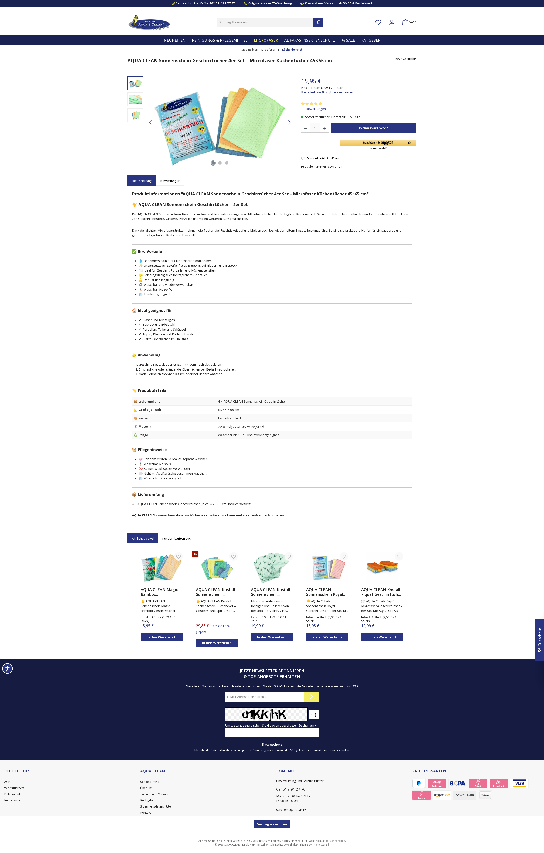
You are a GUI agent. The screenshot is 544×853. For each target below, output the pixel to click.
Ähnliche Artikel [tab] (143, 538)
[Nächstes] (289, 122)
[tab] (142, 180)
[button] (378, 145)
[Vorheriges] (151, 122)
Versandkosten (261, 841)
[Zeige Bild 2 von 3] (220, 163)
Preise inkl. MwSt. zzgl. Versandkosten (327, 92)
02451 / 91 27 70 (223, 3)
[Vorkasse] (485, 795)
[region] (210, 122)
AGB (292, 750)
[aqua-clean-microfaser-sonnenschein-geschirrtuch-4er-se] (220, 122)
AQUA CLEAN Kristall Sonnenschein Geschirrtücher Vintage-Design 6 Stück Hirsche (270, 592)
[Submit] (311, 697)
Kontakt (145, 813)
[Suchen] (318, 22)
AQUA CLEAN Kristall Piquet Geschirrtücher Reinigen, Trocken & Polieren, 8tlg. (381, 592)
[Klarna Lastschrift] (457, 783)
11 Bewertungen (313, 108)
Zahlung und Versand (154, 794)
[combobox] (265, 22)
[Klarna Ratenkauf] (499, 783)
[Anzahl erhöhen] (324, 128)
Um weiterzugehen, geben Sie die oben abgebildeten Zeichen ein (271, 725)
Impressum (12, 800)
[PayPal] (419, 783)
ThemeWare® (320, 844)
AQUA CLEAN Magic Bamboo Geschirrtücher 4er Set (161, 592)
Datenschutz (13, 794)
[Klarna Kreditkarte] (519, 783)
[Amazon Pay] (442, 795)
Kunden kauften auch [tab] (177, 538)
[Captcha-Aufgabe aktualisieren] (314, 714)
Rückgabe (147, 800)
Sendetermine (149, 782)
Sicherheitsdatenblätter (156, 806)
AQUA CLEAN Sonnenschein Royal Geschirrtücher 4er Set (327, 592)
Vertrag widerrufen (272, 824)
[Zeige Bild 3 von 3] (226, 163)
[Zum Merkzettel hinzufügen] (178, 556)
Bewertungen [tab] (170, 180)
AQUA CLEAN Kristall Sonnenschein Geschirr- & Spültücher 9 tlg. (217, 592)
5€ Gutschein (539, 640)
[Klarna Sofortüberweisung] (478, 783)
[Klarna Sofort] (421, 795)
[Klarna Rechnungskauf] (437, 783)
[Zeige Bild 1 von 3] (213, 163)
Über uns (146, 788)
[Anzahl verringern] (305, 128)
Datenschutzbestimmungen (228, 750)
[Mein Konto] (392, 22)
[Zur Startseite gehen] (149, 22)
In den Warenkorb (373, 128)
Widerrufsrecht (14, 788)
